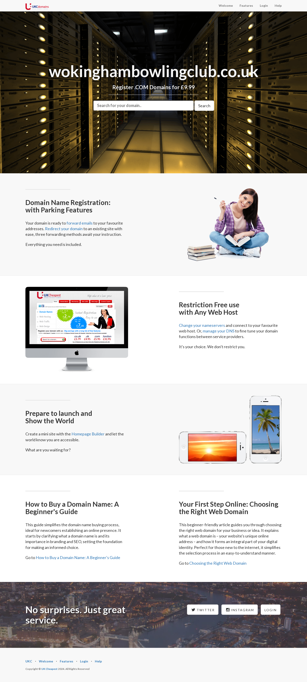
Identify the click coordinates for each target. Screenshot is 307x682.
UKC (28, 661)
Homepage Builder (88, 433)
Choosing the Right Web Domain (218, 563)
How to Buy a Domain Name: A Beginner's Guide (78, 557)
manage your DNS (218, 330)
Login (264, 5)
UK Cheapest (49, 669)
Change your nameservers (202, 325)
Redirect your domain (64, 228)
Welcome (226, 5)
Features (246, 5)
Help (278, 5)
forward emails (80, 223)
